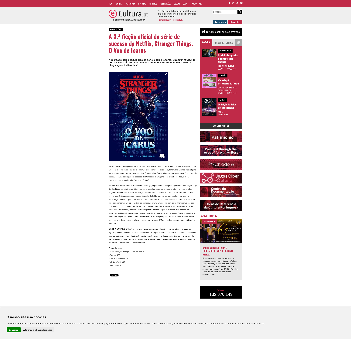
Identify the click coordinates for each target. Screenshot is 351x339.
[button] (166, 74)
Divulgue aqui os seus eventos (223, 32)
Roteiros (153, 3)
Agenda (119, 3)
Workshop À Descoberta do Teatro (228, 81)
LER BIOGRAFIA (177, 19)
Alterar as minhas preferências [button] (37, 330)
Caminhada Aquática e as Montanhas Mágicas (228, 58)
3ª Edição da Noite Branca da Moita (227, 106)
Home (111, 3)
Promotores (197, 3)
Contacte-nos (220, 22)
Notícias (142, 3)
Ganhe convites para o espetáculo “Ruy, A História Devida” (218, 251)
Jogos (186, 3)
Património (130, 3)
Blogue (177, 3)
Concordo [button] (13, 330)
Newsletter (235, 22)
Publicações (165, 3)
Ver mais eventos (221, 126)
